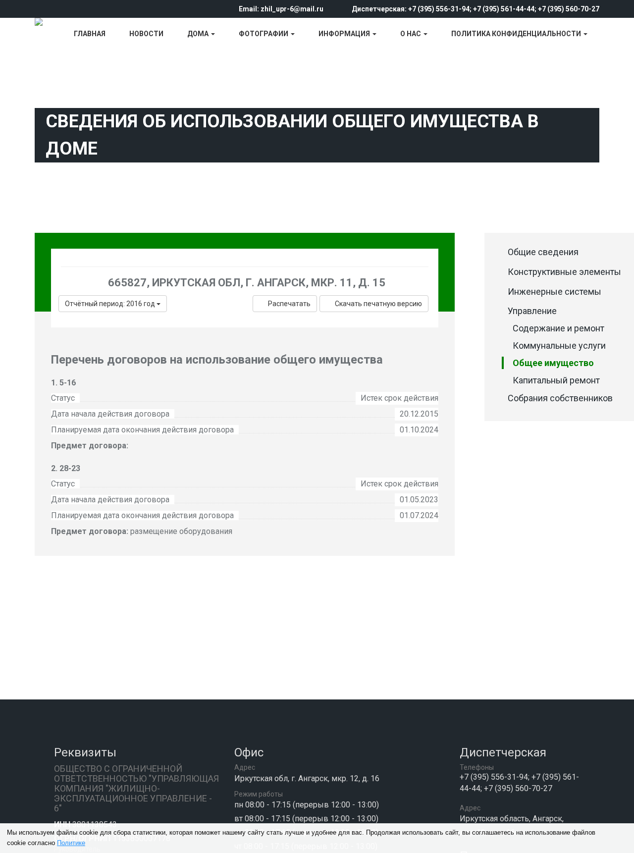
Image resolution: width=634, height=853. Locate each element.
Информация (344, 34)
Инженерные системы (554, 291)
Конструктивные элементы (564, 272)
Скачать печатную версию (378, 304)
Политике (71, 843)
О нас (411, 34)
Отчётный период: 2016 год (111, 304)
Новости (146, 34)
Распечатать (289, 304)
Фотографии (264, 34)
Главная (90, 34)
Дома (198, 34)
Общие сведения (543, 252)
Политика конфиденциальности (516, 34)
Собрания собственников (560, 398)
